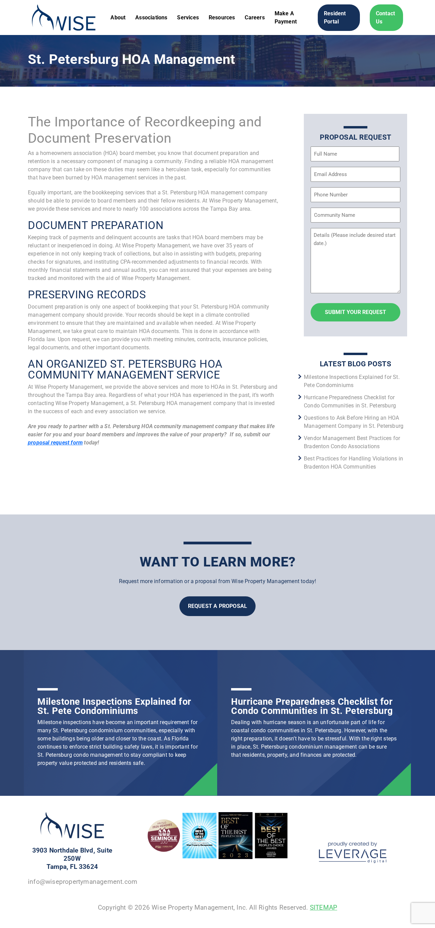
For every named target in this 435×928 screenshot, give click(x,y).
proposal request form (55, 442)
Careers (254, 17)
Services (188, 17)
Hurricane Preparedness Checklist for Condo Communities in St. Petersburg (312, 706)
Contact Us (385, 17)
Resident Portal (335, 17)
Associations (151, 17)
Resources (222, 17)
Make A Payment (286, 17)
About (117, 17)
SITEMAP (323, 907)
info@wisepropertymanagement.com (82, 882)
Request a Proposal (217, 606)
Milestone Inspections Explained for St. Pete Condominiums (114, 706)
